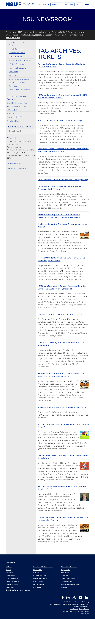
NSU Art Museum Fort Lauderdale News (19, 80)
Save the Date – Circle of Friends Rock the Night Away (63, 180)
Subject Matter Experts (19, 60)
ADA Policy (85, 613)
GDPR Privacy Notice (81, 611)
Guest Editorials (16, 56)
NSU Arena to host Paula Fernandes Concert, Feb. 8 (62, 407)
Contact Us (74, 609)
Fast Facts (13, 72)
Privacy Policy (68, 611)
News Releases (16, 49)
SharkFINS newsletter (17, 103)
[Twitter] (74, 598)
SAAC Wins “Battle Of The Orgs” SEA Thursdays (60, 120)
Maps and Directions (16, 168)
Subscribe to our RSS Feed (18, 43)
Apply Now (69, 4)
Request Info (56, 4)
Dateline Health (14, 121)
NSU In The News (17, 64)
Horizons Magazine (17, 68)
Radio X (10, 113)
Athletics (13, 86)
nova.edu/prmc (14, 163)
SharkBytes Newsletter (19, 90)
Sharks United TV (15, 117)
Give (78, 4)
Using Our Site (84, 609)
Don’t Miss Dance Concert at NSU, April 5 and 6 (60, 314)
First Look (13, 75)
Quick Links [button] (43, 4)
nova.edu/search (33, 35)
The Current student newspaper (16, 108)
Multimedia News (17, 53)
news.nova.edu (13, 38)
